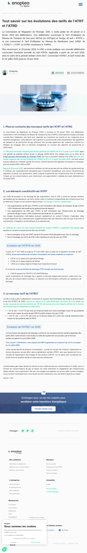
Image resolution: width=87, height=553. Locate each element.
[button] (80, 4)
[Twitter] (27, 431)
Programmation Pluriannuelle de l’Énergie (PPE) (22, 157)
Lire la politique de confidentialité (13, 535)
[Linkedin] (32, 431)
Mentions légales (59, 543)
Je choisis (13, 542)
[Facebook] (23, 431)
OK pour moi (35, 542)
